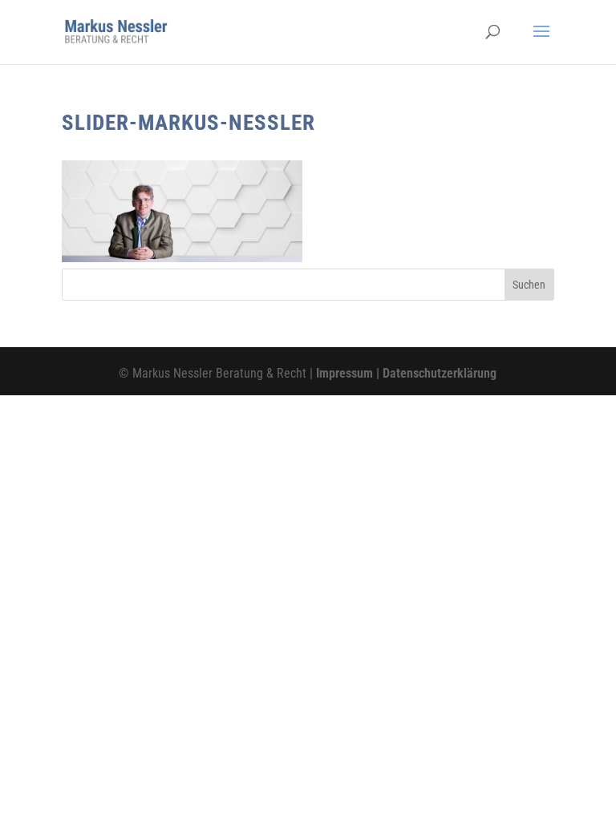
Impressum (344, 373)
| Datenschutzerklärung (434, 373)
